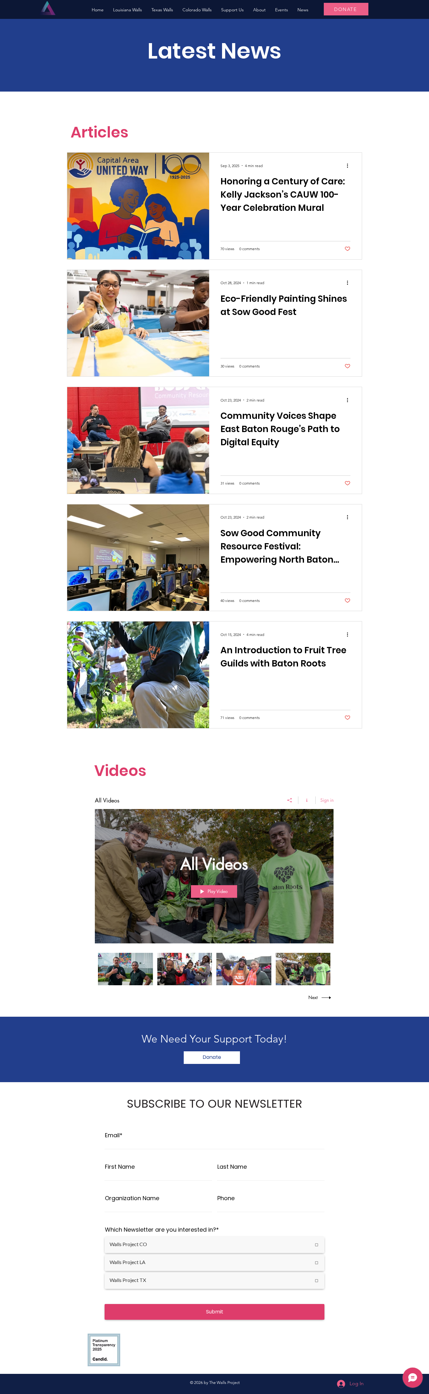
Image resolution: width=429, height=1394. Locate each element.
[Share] (289, 800)
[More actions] (349, 165)
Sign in (327, 800)
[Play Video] (125, 969)
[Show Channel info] (307, 800)
